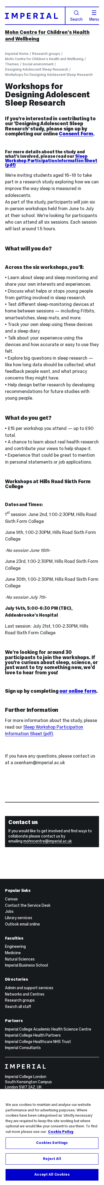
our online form (77, 691)
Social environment (38, 64)
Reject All (52, 1159)
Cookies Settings (52, 1143)
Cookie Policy (60, 1132)
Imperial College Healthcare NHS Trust (38, 1041)
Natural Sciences (20, 959)
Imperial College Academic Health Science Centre (48, 1029)
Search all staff (18, 1006)
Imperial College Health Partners (33, 1035)
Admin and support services (29, 987)
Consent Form (76, 134)
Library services (18, 917)
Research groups (46, 54)
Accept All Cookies (51, 1174)
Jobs (9, 911)
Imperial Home (17, 54)
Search (76, 19)
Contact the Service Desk (27, 905)
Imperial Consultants (23, 1047)
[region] (52, 1137)
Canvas (11, 899)
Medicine (13, 952)
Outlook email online (22, 924)
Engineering (15, 946)
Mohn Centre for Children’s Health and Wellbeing (44, 59)
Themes (12, 64)
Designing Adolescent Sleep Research (36, 69)
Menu (94, 19)
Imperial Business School (26, 965)
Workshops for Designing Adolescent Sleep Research (49, 75)
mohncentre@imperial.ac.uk (47, 841)
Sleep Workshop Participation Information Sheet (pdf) (51, 161)
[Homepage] (35, 16)
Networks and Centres (24, 994)
